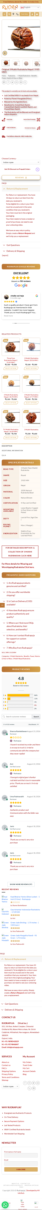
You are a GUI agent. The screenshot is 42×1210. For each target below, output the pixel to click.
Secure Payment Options (14, 1121)
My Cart (26, 1068)
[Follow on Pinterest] (34, 1088)
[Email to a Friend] (17, 82)
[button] (4, 14)
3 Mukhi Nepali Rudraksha (21, 659)
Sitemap (5, 1080)
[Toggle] (4, 188)
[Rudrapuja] (13, 14)
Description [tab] (7, 446)
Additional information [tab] (12, 450)
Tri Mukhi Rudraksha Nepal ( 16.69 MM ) (10, 430)
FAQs (21, 1187)
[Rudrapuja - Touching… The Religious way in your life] (10, 7)
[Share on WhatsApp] (4, 82)
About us (5, 1062)
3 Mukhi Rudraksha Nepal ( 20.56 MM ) (31, 359)
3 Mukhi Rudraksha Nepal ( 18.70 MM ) (11, 396)
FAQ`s (4, 1068)
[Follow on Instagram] (29, 1083)
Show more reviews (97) (21, 884)
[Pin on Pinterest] (21, 82)
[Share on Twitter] (12, 82)
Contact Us (25, 1183)
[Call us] (29, 1088)
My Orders (27, 1062)
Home (4, 76)
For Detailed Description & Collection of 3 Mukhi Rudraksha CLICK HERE (20, 552)
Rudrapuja (17, 741)
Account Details (29, 1071)
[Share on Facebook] (8, 82)
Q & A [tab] (4, 455)
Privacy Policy (7, 1074)
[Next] (36, 39)
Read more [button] (10, 316)
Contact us (6, 1065)
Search (36, 716)
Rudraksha (11, 76)
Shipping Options (9, 1071)
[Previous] (5, 39)
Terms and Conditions (10, 1077)
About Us (15, 1183)
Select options (10, 368)
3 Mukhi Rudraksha (31, 430)
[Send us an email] (38, 1083)
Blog (24, 1074)
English (27, 7)
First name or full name (12, 1152)
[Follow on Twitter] (33, 1083)
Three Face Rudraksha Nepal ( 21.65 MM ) (10, 360)
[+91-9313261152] (18, 14)
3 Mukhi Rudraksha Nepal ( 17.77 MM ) (31, 396)
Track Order (27, 1065)
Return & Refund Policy (13, 1185)
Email (6, 1160)
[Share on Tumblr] (25, 82)
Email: (12, 1047)
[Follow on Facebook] (25, 1083)
